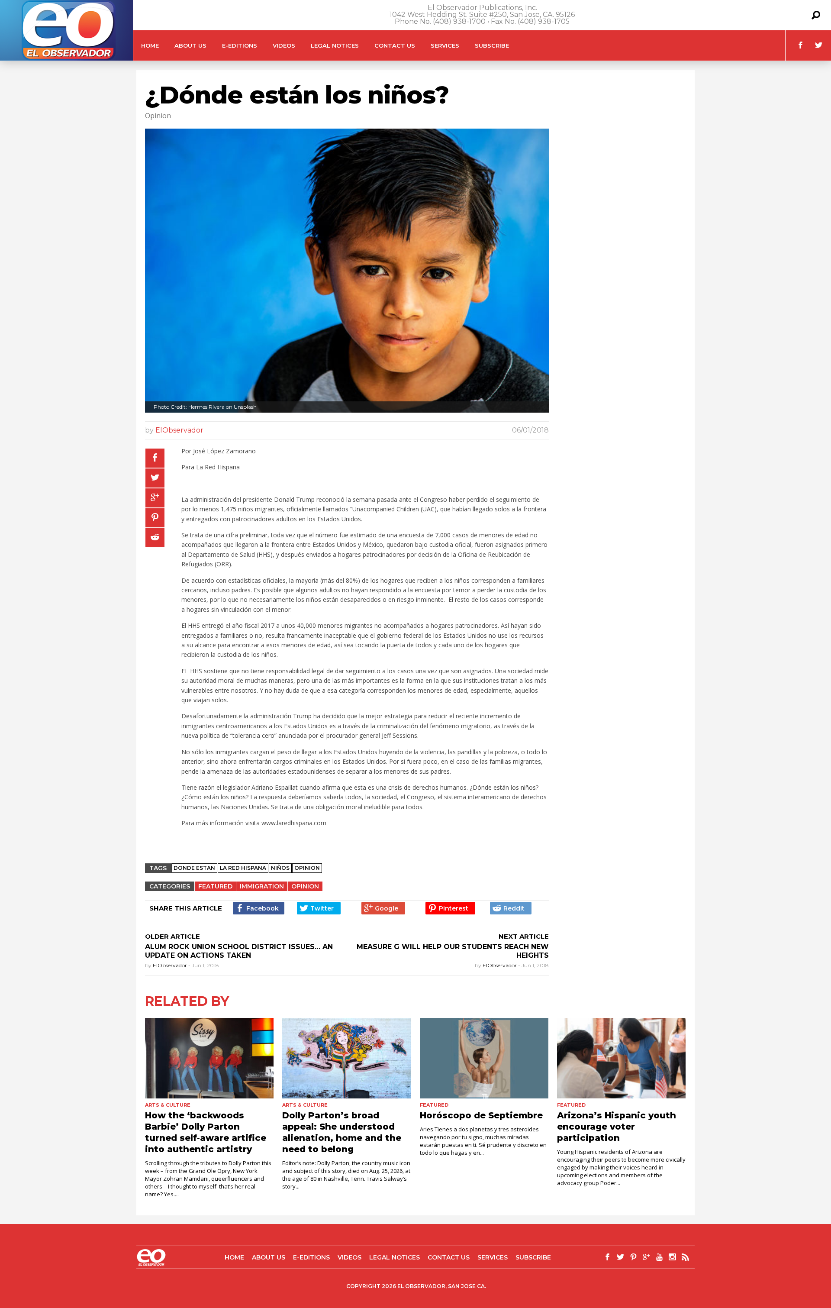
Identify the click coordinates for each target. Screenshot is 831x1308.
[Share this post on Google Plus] (154, 497)
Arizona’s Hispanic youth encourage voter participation (616, 1126)
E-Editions (239, 45)
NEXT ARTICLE (524, 936)
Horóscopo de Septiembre (481, 1115)
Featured (215, 886)
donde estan (194, 868)
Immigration (262, 886)
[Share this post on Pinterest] (154, 517)
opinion (307, 868)
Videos (284, 45)
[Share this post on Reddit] (154, 537)
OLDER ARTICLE (172, 936)
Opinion (305, 886)
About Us (190, 45)
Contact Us (394, 45)
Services (445, 45)
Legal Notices (335, 45)
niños (280, 868)
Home (150, 45)
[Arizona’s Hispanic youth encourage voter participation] (621, 1058)
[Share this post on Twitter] (154, 478)
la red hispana (243, 868)
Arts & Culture (167, 1105)
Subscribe (492, 45)
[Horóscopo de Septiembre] (484, 1058)
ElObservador (179, 430)
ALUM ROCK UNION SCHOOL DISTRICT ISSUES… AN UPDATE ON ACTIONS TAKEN (239, 951)
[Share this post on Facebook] (154, 458)
